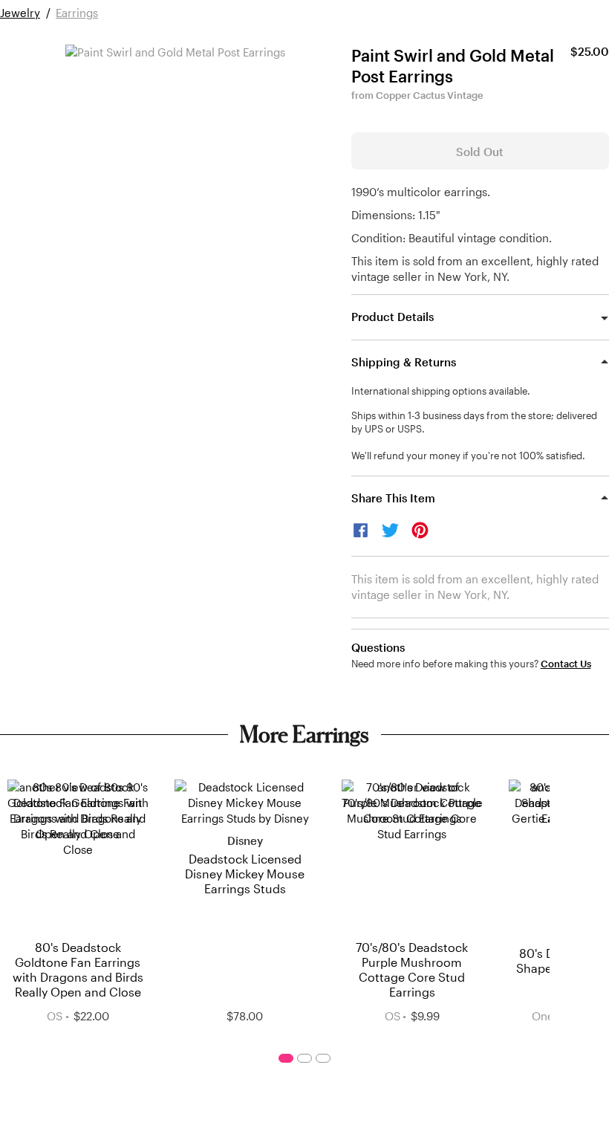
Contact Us (566, 664)
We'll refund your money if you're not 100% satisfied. (468, 455)
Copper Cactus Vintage (429, 95)
